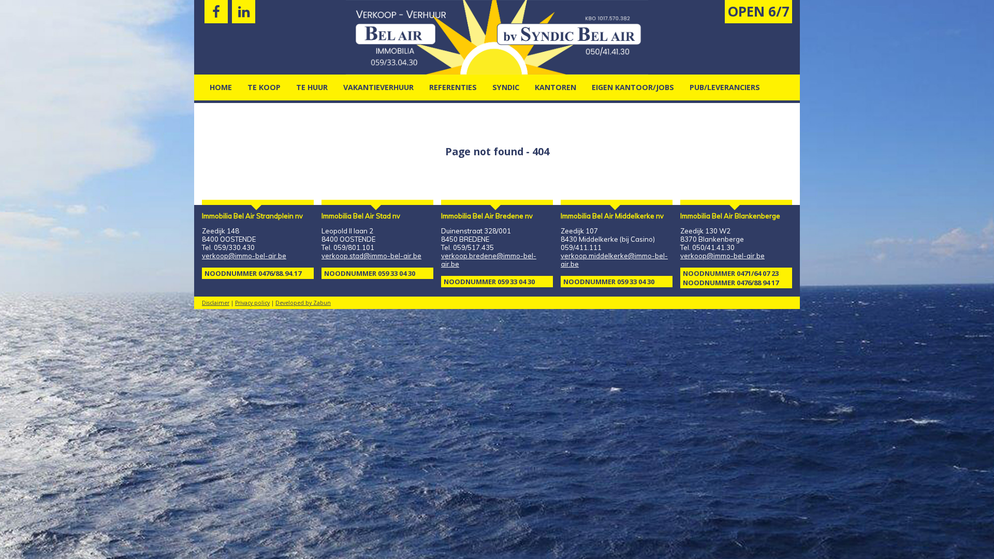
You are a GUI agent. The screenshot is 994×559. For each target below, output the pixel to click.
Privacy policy (252, 302)
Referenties (453, 87)
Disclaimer (215, 302)
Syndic (505, 87)
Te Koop (264, 87)
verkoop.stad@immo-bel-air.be (371, 256)
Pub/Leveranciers (725, 87)
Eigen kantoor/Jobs (633, 87)
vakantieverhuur (378, 87)
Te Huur (312, 87)
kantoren (555, 87)
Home (221, 87)
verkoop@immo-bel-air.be (244, 256)
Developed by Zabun (303, 302)
